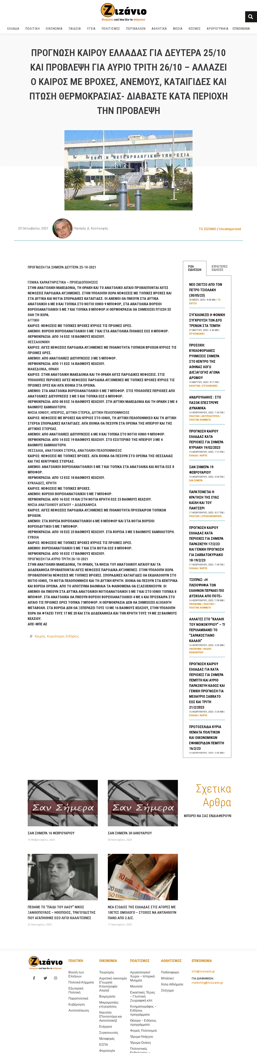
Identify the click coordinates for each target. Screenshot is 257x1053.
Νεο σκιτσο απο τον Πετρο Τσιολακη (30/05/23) (205, 289)
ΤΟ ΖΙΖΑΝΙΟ (207, 229)
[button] (251, 16)
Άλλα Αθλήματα (172, 984)
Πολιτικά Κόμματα (200, 419)
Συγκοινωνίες (197, 333)
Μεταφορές (107, 1039)
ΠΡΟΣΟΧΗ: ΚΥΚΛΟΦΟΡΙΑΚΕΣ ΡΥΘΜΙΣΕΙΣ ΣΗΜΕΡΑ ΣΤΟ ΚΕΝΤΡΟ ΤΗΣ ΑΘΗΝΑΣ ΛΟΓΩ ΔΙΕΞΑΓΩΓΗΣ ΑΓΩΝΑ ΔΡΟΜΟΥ (204, 361)
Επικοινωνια (241, 29)
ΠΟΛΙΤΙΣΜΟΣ (111, 29)
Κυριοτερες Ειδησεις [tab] (219, 268)
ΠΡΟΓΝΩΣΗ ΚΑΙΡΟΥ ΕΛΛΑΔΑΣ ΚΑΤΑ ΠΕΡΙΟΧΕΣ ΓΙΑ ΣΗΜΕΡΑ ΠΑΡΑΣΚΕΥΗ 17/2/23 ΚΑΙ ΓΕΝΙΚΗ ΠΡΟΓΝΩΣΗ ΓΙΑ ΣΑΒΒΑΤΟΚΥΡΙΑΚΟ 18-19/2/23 (206, 543)
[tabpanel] (207, 517)
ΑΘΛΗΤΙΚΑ (159, 29)
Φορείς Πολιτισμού (143, 1031)
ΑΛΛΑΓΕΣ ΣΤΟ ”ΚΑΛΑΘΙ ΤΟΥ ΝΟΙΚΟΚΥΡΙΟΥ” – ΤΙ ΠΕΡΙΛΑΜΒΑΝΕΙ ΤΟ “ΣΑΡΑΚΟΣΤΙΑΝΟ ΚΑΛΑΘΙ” (207, 630)
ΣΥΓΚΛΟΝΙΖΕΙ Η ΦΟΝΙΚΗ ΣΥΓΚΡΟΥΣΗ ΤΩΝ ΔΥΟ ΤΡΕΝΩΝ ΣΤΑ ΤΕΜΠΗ (207, 320)
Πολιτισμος (140, 961)
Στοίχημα (167, 990)
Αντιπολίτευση (210, 416)
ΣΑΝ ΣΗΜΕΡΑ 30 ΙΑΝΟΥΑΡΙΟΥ (130, 833)
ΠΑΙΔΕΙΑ (75, 29)
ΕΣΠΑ (103, 1045)
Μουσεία (136, 986)
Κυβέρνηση (76, 1004)
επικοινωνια (202, 961)
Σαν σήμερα (196, 480)
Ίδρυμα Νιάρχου (141, 1037)
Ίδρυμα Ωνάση (140, 1043)
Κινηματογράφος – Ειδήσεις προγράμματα (143, 1010)
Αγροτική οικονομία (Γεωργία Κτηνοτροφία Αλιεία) (113, 984)
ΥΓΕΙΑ (91, 29)
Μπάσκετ (167, 978)
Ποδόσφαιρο (170, 972)
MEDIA (178, 29)
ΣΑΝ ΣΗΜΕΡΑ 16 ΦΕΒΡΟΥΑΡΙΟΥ (51, 833)
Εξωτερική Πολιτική (75, 990)
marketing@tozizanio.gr (207, 982)
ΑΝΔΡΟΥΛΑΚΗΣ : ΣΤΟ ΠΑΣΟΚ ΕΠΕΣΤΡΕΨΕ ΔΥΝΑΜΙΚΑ (205, 402)
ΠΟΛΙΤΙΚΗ (32, 29)
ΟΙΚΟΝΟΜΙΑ (54, 29)
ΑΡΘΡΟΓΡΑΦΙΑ (217, 29)
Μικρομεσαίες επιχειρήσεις (109, 1004)
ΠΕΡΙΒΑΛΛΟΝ (136, 29)
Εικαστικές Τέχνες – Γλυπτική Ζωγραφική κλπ (142, 996)
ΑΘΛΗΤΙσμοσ (171, 961)
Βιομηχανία (107, 996)
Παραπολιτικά (78, 998)
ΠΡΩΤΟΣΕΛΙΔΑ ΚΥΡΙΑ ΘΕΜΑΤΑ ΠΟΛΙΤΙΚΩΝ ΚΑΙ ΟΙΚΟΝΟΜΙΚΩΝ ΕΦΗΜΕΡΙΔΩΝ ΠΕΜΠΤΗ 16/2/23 (206, 738)
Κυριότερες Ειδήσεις (63, 636)
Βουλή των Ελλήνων (76, 974)
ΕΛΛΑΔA (13, 29)
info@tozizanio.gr (203, 971)
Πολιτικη (75, 961)
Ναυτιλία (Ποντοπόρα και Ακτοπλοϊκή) (110, 1016)
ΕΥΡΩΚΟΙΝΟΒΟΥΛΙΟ (212, 516)
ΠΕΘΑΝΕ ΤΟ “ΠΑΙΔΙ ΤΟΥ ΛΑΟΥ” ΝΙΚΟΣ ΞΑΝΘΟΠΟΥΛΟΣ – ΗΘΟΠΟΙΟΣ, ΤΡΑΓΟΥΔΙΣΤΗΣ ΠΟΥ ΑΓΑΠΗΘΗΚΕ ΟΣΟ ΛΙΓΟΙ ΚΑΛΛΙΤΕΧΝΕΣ (62, 912)
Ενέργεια (105, 1026)
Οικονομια (108, 961)
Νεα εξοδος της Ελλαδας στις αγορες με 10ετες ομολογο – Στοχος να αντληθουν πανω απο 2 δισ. (142, 912)
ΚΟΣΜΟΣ (195, 29)
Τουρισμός (106, 972)
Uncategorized (230, 229)
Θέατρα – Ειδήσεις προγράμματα (143, 1022)
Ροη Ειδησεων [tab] (194, 268)
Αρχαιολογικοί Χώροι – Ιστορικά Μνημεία (142, 976)
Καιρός (40, 636)
